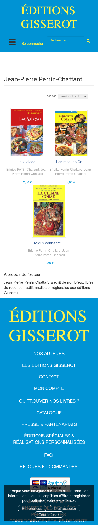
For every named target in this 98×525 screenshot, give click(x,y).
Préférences (32, 508)
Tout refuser (49, 514)
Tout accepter (65, 508)
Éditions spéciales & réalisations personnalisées (49, 438)
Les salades (27, 161)
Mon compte (49, 388)
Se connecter (32, 43)
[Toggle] (12, 42)
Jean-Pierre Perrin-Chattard (30, 171)
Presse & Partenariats (49, 424)
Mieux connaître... (49, 242)
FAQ (48, 454)
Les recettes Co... (70, 161)
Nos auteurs (49, 353)
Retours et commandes (48, 466)
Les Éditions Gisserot (49, 365)
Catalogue (49, 412)
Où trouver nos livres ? (49, 400)
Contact (49, 376)
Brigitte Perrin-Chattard (22, 169)
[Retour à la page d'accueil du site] (49, 16)
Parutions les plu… (72, 96)
